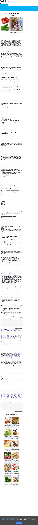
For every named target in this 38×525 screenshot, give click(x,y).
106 (1, 337)
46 (19, 331)
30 (18, 330)
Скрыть (21, 317)
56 (12, 394)
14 (16, 329)
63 (1, 395)
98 (8, 336)
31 (19, 330)
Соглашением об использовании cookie (10, 519)
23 (8, 330)
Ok (19, 522)
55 (11, 394)
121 (7, 338)
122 (8, 338)
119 (3, 338)
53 (8, 394)
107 (3, 337)
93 (1, 336)
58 (15, 394)
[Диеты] (4, 2)
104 (18, 336)
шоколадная (6, 51)
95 (4, 336)
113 (14, 337)
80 (4, 335)
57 (14, 394)
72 (14, 395)
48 (1, 394)
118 (1, 338)
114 (15, 337)
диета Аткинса (10, 272)
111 (10, 337)
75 (18, 395)
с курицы (15, 355)
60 (18, 394)
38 (8, 331)
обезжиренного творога (9, 356)
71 (12, 395)
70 (11, 395)
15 (17, 329)
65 (4, 395)
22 (7, 330)
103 (16, 336)
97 (7, 336)
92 (21, 335)
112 (12, 337)
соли (18, 355)
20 (4, 330)
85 (11, 335)
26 (12, 330)
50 (4, 394)
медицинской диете (12, 278)
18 (1, 330)
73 (15, 395)
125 (14, 338)
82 (7, 335)
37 (7, 331)
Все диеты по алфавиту (33, 0)
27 (14, 330)
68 (8, 395)
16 (19, 329)
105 (20, 336)
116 (19, 337)
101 (13, 336)
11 (12, 329)
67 (7, 395)
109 (7, 337)
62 (21, 394)
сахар (4, 362)
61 (19, 394)
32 (21, 330)
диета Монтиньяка (5, 272)
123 (10, 338)
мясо (14, 352)
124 (12, 338)
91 (19, 335)
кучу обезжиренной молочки (17, 354)
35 (4, 331)
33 (1, 331)
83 (8, 335)
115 (17, 337)
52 (7, 394)
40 (11, 331)
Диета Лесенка (3, 10)
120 (5, 338)
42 (14, 331)
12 (13, 329)
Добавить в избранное (23, 0)
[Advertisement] (8, 498)
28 (15, 330)
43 (15, 331)
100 (11, 336)
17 (20, 329)
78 (1, 335)
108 (5, 337)
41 (12, 331)
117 (20, 337)
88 (15, 335)
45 (18, 331)
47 (21, 331)
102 (15, 336)
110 (8, 337)
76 (19, 395)
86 (12, 335)
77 (21, 395)
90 (18, 335)
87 (14, 335)
